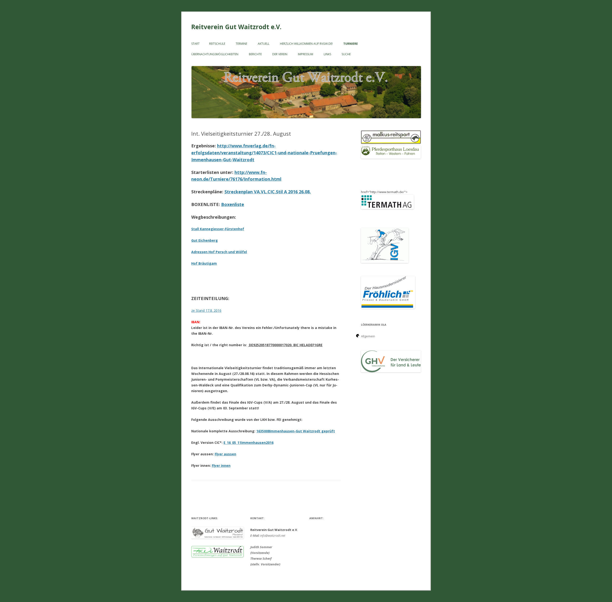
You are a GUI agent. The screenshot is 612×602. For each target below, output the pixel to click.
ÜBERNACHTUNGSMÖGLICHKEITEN (214, 54)
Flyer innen (221, 465)
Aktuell (263, 44)
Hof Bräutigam (204, 263)
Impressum (305, 54)
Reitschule (217, 44)
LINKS (327, 54)
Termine (241, 44)
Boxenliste (232, 204)
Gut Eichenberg (204, 240)
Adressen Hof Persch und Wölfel (219, 252)
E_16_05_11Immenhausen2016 (248, 442)
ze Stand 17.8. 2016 (206, 310)
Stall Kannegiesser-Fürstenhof (217, 229)
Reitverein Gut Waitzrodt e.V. (236, 26)
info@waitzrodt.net (272, 535)
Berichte (255, 54)
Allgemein (368, 336)
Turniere (350, 44)
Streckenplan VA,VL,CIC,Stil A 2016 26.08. (267, 192)
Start (195, 44)
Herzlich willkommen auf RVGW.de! (306, 44)
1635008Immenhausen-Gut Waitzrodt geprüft (295, 431)
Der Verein (279, 54)
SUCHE (346, 54)
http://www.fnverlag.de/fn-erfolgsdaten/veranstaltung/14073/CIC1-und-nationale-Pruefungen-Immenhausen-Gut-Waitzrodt (264, 152)
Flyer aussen (225, 454)
